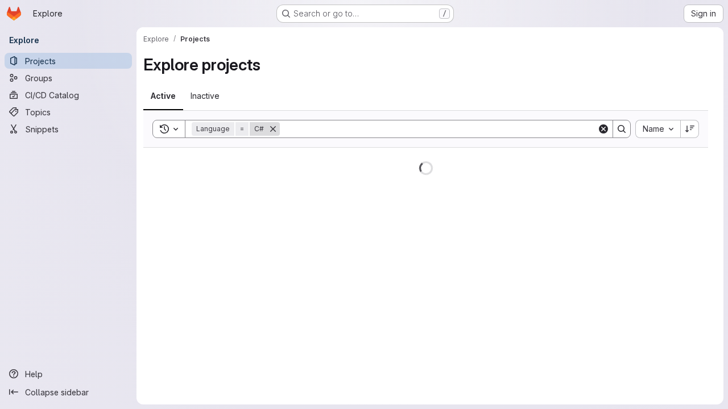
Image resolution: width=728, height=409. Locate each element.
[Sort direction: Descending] (690, 129)
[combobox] (657, 129)
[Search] (622, 129)
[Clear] (603, 129)
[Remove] (273, 129)
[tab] (163, 96)
